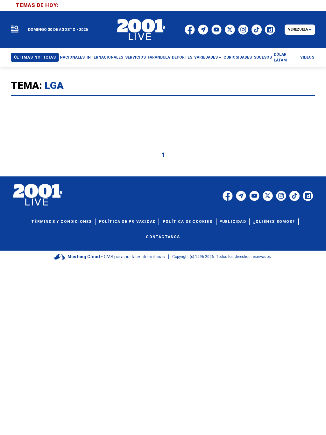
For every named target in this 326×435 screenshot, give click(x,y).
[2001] (141, 29)
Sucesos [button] (263, 57)
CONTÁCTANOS (163, 237)
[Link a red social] (228, 196)
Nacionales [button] (72, 57)
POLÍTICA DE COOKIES (187, 221)
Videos (307, 57)
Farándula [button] (159, 57)
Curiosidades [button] (237, 57)
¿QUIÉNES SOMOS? (274, 221)
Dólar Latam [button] (280, 57)
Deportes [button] (182, 57)
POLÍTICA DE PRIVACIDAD (127, 221)
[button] (14, 29)
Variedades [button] (206, 57)
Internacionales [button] (105, 57)
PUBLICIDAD (232, 221)
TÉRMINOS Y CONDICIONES (61, 221)
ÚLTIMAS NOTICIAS (35, 57)
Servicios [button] (135, 57)
